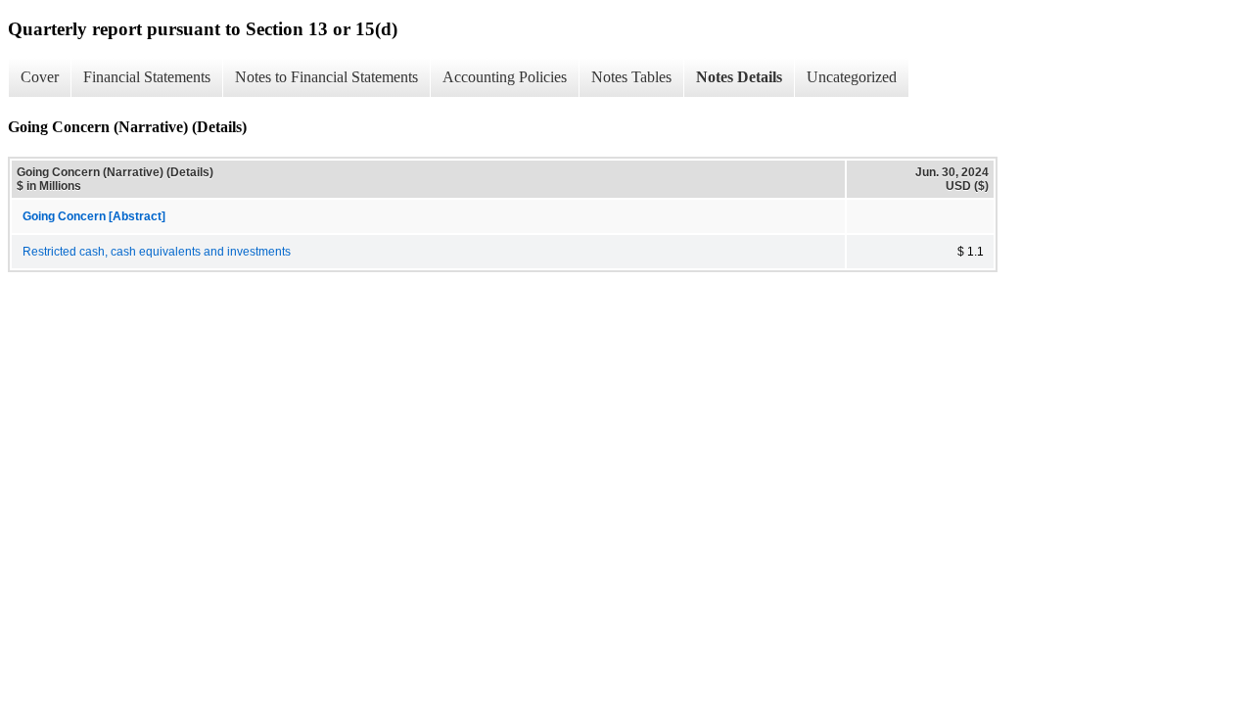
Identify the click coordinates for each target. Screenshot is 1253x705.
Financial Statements (146, 77)
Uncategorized (852, 77)
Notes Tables (631, 77)
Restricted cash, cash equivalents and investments (157, 252)
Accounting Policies (504, 77)
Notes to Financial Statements (326, 77)
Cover (40, 77)
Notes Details (739, 77)
